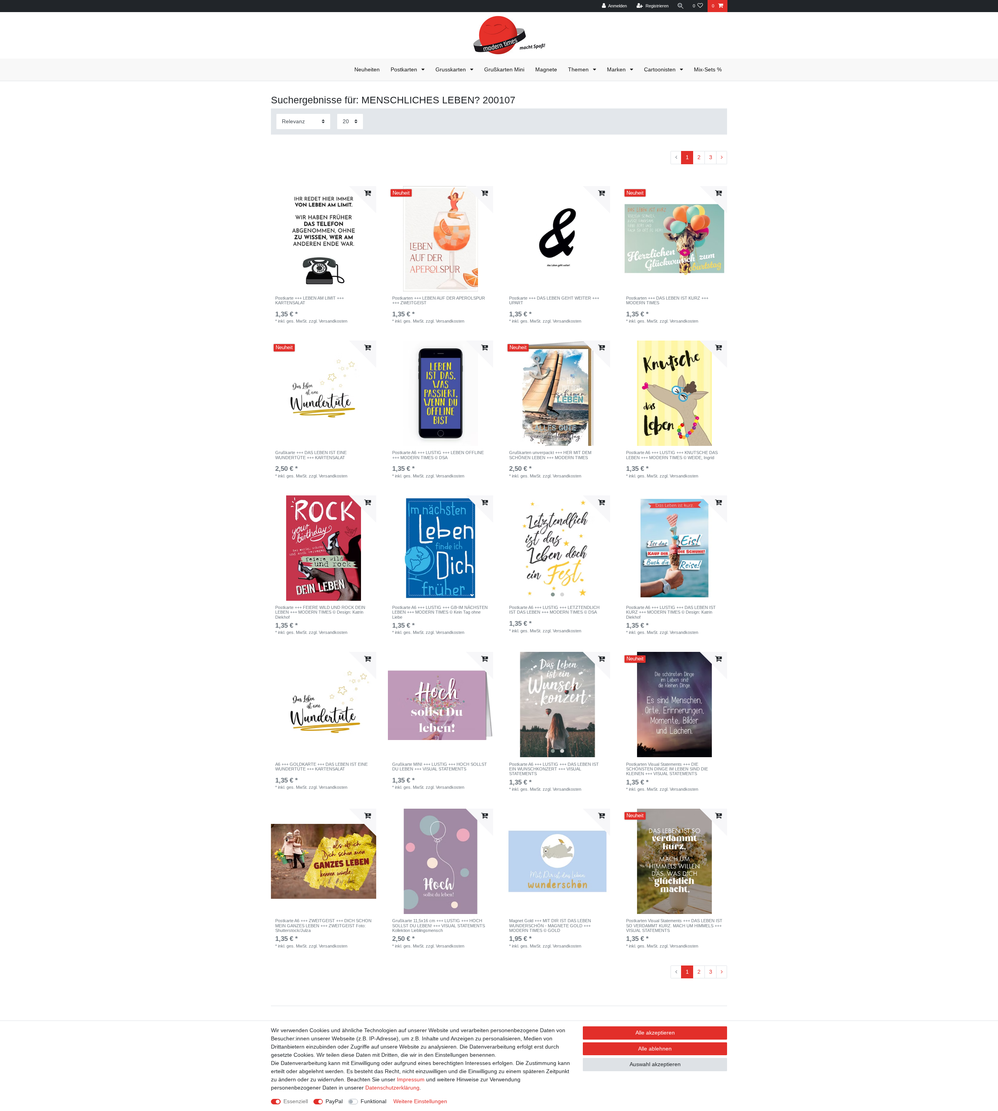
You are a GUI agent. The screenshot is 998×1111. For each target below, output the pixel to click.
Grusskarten (451, 69)
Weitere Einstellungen (420, 1101)
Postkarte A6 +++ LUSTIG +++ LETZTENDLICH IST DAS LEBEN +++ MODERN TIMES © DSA (554, 609)
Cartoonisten (660, 69)
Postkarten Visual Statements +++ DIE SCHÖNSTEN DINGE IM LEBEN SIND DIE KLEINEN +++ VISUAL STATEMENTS (667, 769)
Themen (579, 69)
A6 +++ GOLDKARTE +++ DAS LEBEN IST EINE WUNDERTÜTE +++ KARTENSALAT (321, 766)
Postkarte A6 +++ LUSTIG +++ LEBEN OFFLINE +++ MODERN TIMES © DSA (438, 455)
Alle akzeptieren (655, 1032)
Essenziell (295, 1101)
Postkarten (405, 69)
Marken (617, 69)
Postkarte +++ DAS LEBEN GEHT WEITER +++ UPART (554, 300)
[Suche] (680, 6)
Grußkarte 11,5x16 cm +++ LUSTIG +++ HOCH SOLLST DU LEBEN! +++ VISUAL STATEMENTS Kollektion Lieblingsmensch (438, 925)
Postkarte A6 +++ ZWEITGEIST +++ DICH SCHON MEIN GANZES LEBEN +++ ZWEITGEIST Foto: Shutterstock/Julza (323, 925)
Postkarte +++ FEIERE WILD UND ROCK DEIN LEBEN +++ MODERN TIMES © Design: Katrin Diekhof (320, 612)
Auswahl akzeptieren (655, 1064)
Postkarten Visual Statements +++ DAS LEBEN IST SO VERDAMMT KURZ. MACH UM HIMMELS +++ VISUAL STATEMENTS (674, 925)
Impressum (411, 1079)
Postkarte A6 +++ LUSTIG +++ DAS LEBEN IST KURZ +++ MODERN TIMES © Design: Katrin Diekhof (671, 612)
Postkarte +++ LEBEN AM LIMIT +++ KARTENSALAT (309, 300)
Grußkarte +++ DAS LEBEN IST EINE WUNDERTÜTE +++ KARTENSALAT (311, 455)
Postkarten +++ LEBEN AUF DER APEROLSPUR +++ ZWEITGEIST (438, 300)
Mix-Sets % (708, 69)
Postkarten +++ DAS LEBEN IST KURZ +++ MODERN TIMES (667, 300)
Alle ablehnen (655, 1048)
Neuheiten (367, 69)
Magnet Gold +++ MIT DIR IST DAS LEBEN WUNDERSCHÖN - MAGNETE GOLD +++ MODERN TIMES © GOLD (550, 925)
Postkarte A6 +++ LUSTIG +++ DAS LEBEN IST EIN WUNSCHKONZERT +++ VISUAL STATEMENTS (554, 769)
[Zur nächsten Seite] (721, 157)
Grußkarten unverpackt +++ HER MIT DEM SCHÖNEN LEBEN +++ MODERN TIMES (550, 455)
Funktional (373, 1101)
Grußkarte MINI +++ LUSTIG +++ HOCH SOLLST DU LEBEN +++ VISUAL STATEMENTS (439, 766)
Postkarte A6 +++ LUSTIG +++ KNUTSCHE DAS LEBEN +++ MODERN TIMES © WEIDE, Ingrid (672, 455)
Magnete (546, 69)
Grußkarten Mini (504, 69)
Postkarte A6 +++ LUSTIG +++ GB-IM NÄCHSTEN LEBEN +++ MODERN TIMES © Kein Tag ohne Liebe (440, 612)
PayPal (334, 1101)
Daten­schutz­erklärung (392, 1087)
